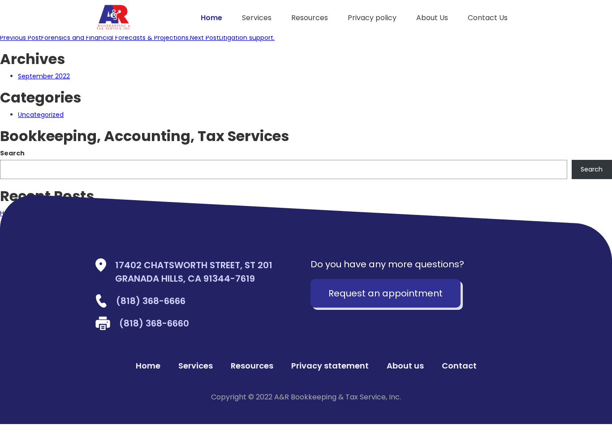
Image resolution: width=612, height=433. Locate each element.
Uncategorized (41, 114)
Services (257, 18)
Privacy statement (330, 365)
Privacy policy (372, 18)
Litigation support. (232, 37)
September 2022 (44, 76)
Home (211, 18)
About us (405, 365)
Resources (309, 18)
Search (12, 153)
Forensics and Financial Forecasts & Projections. (95, 37)
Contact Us (488, 18)
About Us (432, 18)
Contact (459, 365)
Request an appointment (385, 293)
